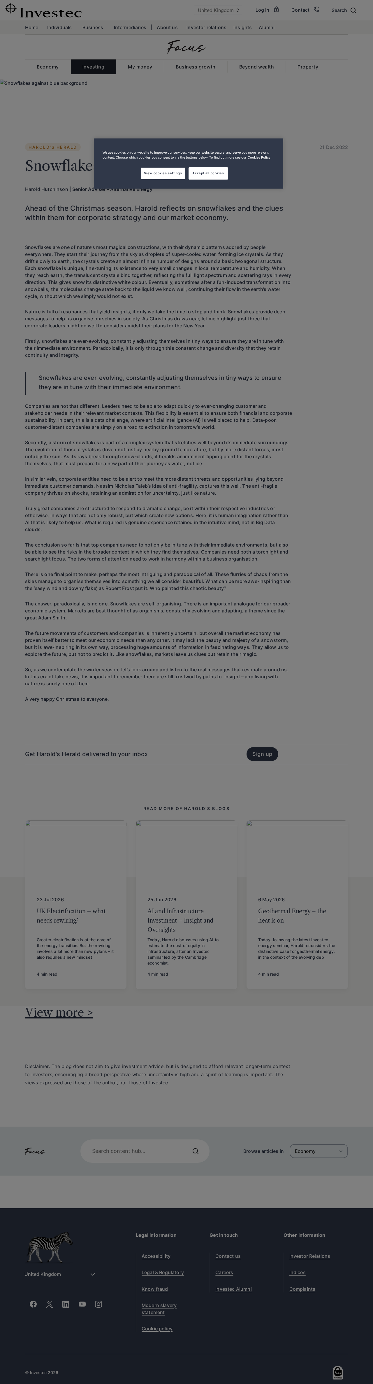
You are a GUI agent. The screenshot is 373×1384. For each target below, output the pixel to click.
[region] (188, 163)
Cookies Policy (259, 157)
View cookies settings (163, 173)
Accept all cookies (208, 173)
